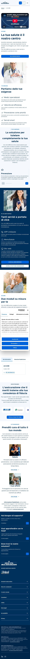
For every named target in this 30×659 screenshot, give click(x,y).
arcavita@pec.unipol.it (15, 641)
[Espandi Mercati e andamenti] (27, 587)
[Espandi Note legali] (27, 608)
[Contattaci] (27, 523)
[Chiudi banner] (27, 310)
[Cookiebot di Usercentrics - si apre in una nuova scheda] (19, 310)
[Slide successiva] (26, 183)
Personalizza (14, 343)
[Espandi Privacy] (27, 618)
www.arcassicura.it (18, 509)
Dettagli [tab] (12, 314)
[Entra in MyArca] (20, 2)
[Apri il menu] (27, 2)
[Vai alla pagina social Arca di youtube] (5, 657)
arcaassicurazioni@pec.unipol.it (15, 650)
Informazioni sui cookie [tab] (22, 314)
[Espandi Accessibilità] (27, 613)
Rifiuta (15, 347)
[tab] (7, 359)
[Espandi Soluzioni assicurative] (27, 581)
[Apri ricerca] (23, 2)
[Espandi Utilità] (27, 602)
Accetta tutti (15, 339)
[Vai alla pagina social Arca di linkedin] (2, 657)
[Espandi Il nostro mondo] (27, 592)
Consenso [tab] (4, 314)
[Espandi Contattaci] (27, 597)
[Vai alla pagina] (27, 538)
